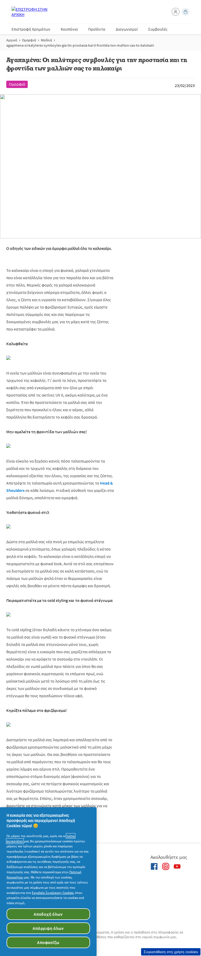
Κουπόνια (69, 29)
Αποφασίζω (48, 942)
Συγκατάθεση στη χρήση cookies (171, 952)
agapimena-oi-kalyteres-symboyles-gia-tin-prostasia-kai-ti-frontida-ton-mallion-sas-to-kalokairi (80, 45)
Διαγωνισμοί (127, 29)
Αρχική (11, 40)
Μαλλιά (46, 40)
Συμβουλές (158, 29)
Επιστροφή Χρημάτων (31, 29)
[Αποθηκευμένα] (185, 12)
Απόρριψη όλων (48, 928)
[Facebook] (154, 866)
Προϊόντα (96, 29)
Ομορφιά (29, 40)
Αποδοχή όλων (48, 914)
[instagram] (165, 866)
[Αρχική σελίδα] (32, 12)
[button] (176, 12)
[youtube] (177, 866)
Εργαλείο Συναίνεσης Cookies (52, 893)
